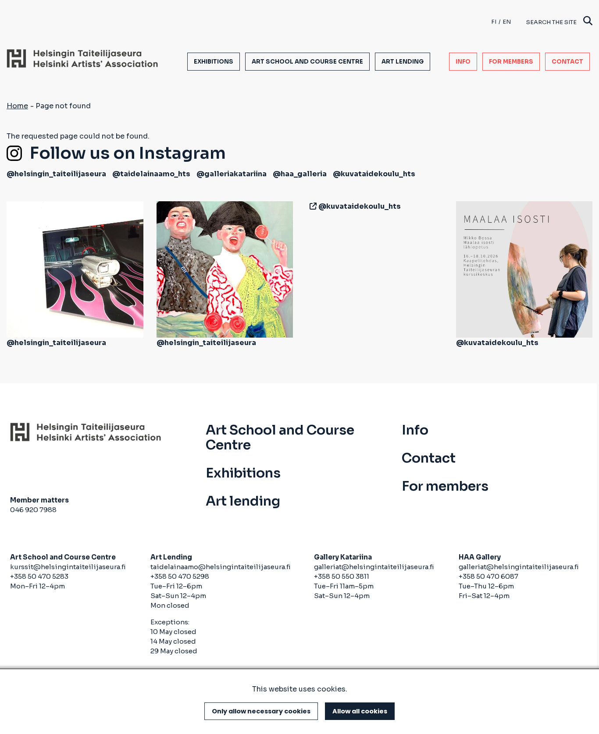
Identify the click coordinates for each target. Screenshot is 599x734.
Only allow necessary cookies (261, 711)
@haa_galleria (300, 173)
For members (511, 61)
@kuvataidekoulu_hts (374, 173)
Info (463, 61)
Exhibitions (213, 61)
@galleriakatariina (231, 173)
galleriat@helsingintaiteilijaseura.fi (374, 567)
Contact (567, 61)
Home (17, 105)
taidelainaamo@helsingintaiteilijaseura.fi (220, 567)
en (507, 21)
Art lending (403, 61)
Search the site (551, 22)
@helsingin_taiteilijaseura (56, 173)
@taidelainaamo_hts (151, 173)
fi (493, 21)
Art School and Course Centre (307, 61)
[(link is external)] (311, 206)
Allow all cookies (359, 711)
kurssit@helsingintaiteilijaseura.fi (68, 567)
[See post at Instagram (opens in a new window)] (75, 269)
